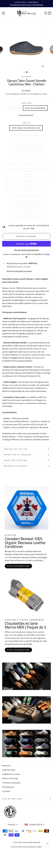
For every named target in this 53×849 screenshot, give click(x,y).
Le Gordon (6, 791)
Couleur (26, 103)
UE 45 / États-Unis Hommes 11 (26, 203)
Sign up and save (12, 799)
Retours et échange (10, 778)
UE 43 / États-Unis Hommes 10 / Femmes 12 (26, 188)
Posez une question (15, 460)
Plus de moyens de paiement (26, 249)
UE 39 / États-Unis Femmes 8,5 (25, 156)
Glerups (26, 77)
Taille (26, 123)
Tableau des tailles (15, 449)
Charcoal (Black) (13, 108)
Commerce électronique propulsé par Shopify (26, 847)
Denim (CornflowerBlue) (35, 108)
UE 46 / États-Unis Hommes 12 (26, 210)
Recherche (6, 765)
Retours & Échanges (16, 466)
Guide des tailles (8, 770)
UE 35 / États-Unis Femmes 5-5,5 (25, 127)
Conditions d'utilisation (11, 782)
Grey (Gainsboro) (26, 115)
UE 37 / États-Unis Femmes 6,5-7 (25, 142)
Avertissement (8, 787)
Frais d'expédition (12, 94)
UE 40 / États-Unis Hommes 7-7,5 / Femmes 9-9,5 (26, 163)
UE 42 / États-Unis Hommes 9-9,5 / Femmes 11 (26, 181)
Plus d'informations (18, 566)
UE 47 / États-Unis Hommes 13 (26, 217)
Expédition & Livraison (17, 455)
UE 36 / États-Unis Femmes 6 (26, 135)
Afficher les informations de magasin (19, 271)
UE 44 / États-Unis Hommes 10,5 (26, 195)
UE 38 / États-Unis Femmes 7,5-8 (25, 149)
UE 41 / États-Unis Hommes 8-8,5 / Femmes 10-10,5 (26, 173)
